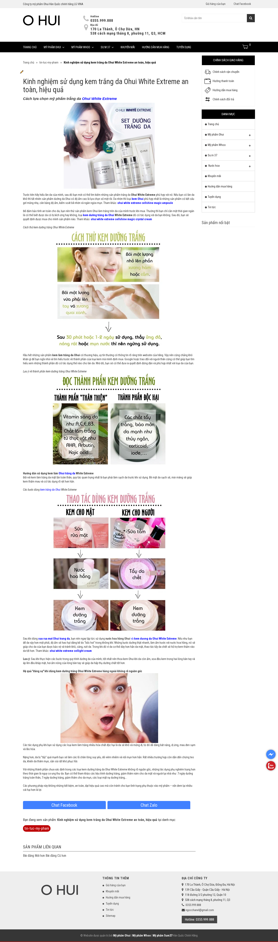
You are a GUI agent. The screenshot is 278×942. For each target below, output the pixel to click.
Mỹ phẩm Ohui (52, 47)
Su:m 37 (105, 47)
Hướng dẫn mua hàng (155, 47)
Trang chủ (30, 47)
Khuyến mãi (128, 47)
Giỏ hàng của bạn (215, 3)
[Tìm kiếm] (251, 18)
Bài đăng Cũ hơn (56, 856)
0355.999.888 (101, 20)
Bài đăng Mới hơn (34, 856)
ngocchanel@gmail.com (200, 910)
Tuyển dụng (183, 47)
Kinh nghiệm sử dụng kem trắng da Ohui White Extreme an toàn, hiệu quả (107, 820)
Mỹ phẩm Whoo (80, 47)
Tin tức (212, 207)
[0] (245, 46)
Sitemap (110, 915)
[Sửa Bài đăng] (22, 71)
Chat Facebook (242, 3)
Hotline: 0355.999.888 (199, 919)
